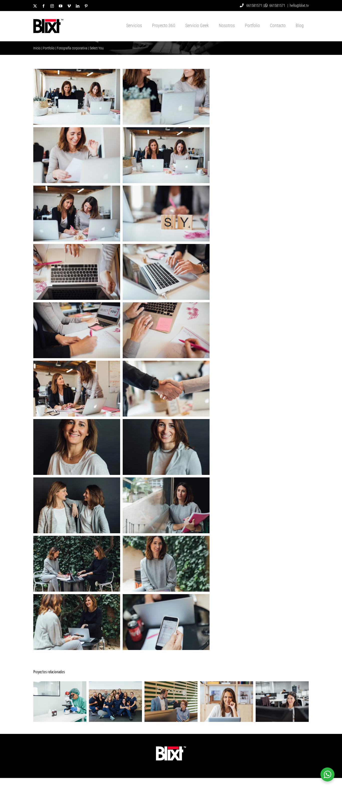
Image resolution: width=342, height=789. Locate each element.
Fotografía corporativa (72, 48)
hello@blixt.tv (299, 5)
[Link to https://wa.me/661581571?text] (266, 5)
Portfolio (49, 48)
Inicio (37, 48)
